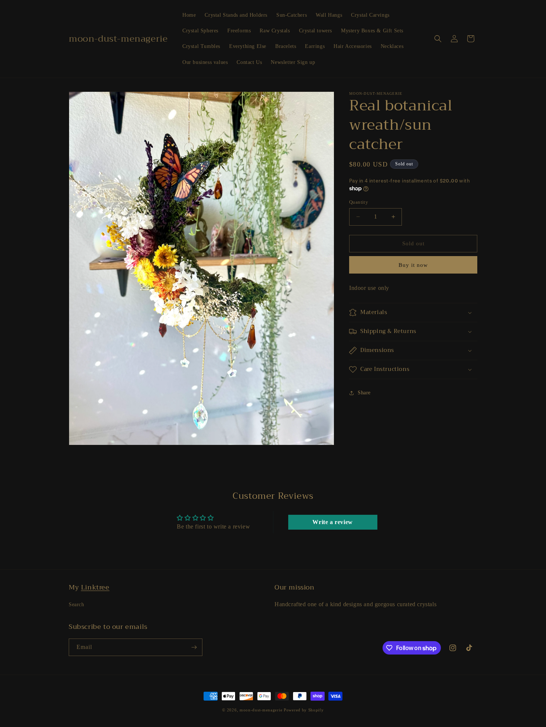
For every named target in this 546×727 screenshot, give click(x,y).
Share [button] (364, 392)
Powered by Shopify (304, 710)
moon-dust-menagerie (261, 710)
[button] (438, 38)
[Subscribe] (194, 647)
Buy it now (413, 265)
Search (76, 604)
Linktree (95, 587)
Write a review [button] (332, 522)
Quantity (358, 202)
